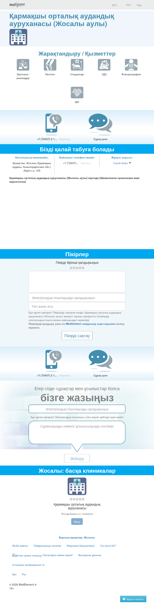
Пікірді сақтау (77, 335)
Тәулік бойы (121, 163)
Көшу (77, 521)
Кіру (139, 5)
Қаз (14, 574)
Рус (24, 574)
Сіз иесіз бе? (108, 545)
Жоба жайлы (20, 545)
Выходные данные (89, 555)
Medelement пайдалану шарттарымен (91, 324)
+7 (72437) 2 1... (53, 139)
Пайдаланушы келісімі (47, 545)
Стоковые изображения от (28, 565)
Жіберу (77, 458)
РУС (128, 5)
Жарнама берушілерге (81, 545)
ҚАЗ (114, 5)
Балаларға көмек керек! (58, 555)
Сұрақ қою (100, 139)
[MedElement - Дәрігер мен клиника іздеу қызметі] (17, 5)
